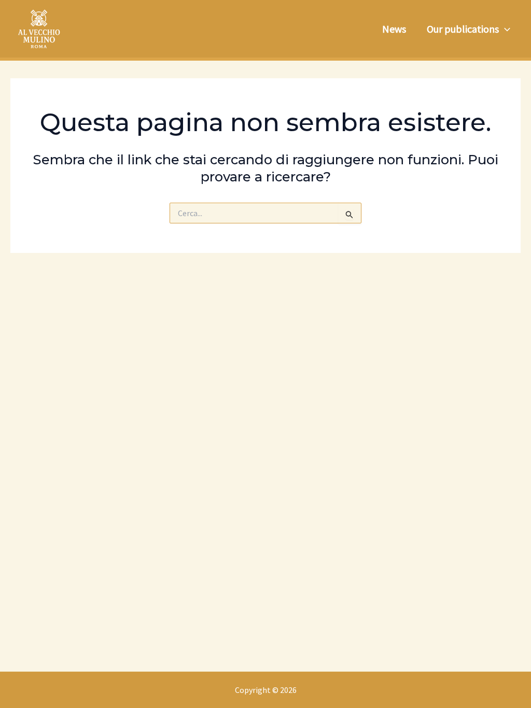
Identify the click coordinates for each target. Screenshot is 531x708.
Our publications (463, 28)
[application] (504, 29)
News (394, 28)
